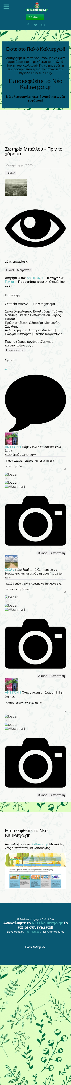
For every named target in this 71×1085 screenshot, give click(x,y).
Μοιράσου (24, 270)
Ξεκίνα (10, 173)
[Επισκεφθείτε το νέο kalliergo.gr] (35, 870)
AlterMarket (32, 931)
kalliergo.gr (40, 844)
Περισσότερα (15, 350)
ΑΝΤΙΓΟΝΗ (35, 278)
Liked (10, 270)
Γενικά (10, 282)
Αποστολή (57, 553)
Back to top (33, 947)
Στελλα (9, 570)
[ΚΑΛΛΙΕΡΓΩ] (35, 7)
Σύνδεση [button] (34, 17)
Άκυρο (42, 553)
